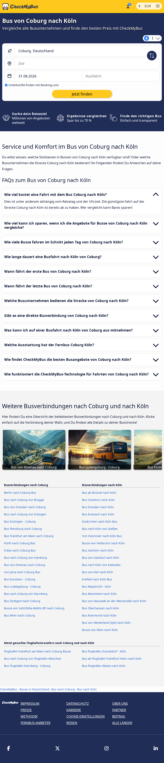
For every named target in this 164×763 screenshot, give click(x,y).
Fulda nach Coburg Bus (20, 550)
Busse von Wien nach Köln (100, 630)
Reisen (71, 723)
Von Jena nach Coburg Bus (22, 572)
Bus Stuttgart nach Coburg (22, 601)
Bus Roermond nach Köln (99, 615)
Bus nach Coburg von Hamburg (25, 558)
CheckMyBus (8, 689)
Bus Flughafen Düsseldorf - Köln (104, 651)
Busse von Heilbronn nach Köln (103, 543)
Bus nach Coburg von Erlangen (25, 514)
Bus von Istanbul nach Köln (100, 558)
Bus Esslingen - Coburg (20, 521)
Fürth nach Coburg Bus (19, 543)
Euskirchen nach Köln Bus (99, 521)
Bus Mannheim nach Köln (99, 594)
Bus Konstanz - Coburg (19, 579)
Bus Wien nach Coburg (19, 615)
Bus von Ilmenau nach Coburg (24, 565)
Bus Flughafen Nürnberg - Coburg (27, 666)
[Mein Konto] (127, 6)
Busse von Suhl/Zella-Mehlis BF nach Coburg (34, 608)
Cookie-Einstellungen (85, 716)
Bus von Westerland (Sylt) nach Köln (106, 623)
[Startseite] (19, 7)
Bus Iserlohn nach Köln (98, 550)
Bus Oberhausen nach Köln (100, 608)
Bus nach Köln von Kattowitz (101, 565)
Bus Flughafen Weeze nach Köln (103, 666)
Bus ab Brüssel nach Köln (99, 492)
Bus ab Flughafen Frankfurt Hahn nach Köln (112, 658)
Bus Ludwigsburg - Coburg (22, 586)
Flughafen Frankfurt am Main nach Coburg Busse (37, 651)
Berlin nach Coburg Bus (20, 492)
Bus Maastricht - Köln (96, 586)
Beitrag (118, 716)
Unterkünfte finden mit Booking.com (33, 85)
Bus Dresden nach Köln (98, 507)
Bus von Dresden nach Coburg (25, 507)
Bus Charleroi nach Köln (98, 500)
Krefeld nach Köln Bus (97, 579)
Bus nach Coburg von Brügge (24, 500)
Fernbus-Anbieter (35, 723)
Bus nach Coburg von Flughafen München (32, 658)
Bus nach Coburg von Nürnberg (25, 594)
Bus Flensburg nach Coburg (23, 529)
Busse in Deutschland (34, 689)
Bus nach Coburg (63, 689)
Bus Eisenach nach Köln (98, 514)
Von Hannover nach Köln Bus (102, 536)
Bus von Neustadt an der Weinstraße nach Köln (114, 601)
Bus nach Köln (87, 689)
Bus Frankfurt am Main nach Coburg (28, 536)
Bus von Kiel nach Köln (97, 572)
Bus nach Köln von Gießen (100, 529)
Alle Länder (122, 723)
